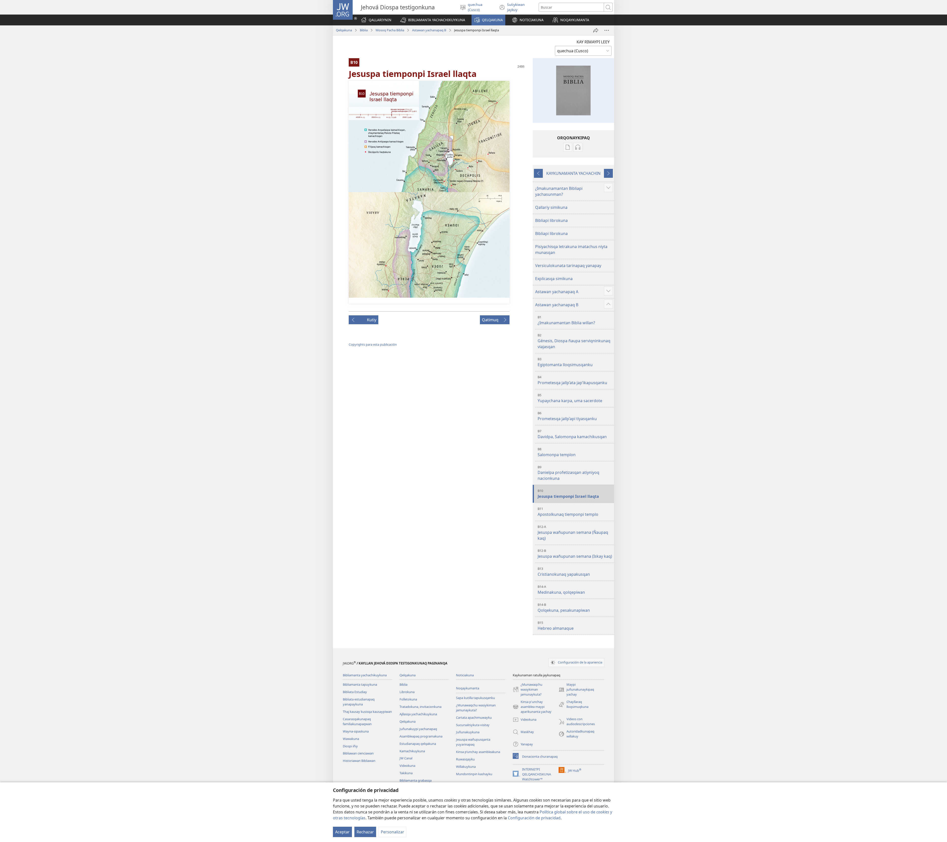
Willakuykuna (466, 766)
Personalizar (392, 832)
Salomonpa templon (557, 452)
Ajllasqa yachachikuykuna (418, 714)
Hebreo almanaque (556, 625)
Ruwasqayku (465, 759)
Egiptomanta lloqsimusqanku (565, 362)
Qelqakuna (344, 30)
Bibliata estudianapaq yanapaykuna (359, 701)
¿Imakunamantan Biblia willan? (566, 320)
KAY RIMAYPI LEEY (593, 42)
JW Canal (406, 758)
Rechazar (365, 832)
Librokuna (407, 692)
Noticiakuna (465, 675)
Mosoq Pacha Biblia (390, 30)
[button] (433, 20)
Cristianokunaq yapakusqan (564, 571)
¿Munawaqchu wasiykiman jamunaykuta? (476, 707)
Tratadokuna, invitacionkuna (420, 706)
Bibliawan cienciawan (358, 753)
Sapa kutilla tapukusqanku (475, 698)
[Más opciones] (606, 30)
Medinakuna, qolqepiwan (561, 589)
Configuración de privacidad (534, 818)
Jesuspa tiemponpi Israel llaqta (568, 493)
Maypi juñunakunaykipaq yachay (576, 689)
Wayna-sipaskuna (356, 731)
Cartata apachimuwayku (474, 717)
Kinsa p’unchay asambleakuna (478, 752)
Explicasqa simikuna (554, 278)
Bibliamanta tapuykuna (360, 684)
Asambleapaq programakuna (421, 736)
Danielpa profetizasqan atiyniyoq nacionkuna (568, 473)
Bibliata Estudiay (355, 692)
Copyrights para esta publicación (373, 344)
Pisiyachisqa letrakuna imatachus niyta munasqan (571, 249)
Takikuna (406, 773)
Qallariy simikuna (551, 207)
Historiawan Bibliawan (359, 760)
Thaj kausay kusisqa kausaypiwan (367, 711)
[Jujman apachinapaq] (595, 30)
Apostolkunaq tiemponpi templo (568, 511)
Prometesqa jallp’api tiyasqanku (567, 416)
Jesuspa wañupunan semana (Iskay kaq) (575, 553)
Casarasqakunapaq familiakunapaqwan (357, 721)
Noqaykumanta (467, 688)
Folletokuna (408, 699)
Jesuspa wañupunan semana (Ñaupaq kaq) (573, 532)
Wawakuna (351, 738)
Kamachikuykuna (412, 751)
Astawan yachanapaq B (429, 30)
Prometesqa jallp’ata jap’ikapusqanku (572, 380)
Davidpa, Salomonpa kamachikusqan (572, 434)
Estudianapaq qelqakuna (418, 743)
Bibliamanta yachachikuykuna (365, 675)
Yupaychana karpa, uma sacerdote (570, 398)
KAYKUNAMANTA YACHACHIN (573, 173)
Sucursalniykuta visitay (473, 725)
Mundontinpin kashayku (474, 774)
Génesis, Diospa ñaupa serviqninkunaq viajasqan (574, 341)
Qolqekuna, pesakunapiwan (564, 607)
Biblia (364, 30)
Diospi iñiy (350, 746)
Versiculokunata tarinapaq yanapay (568, 265)
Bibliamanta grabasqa (416, 780)
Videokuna (407, 765)
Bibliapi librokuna (551, 220)
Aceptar (342, 832)
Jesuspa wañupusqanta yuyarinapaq (473, 742)
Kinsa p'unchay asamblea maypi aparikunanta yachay (532, 706)
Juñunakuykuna (467, 732)
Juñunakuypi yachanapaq (418, 729)
